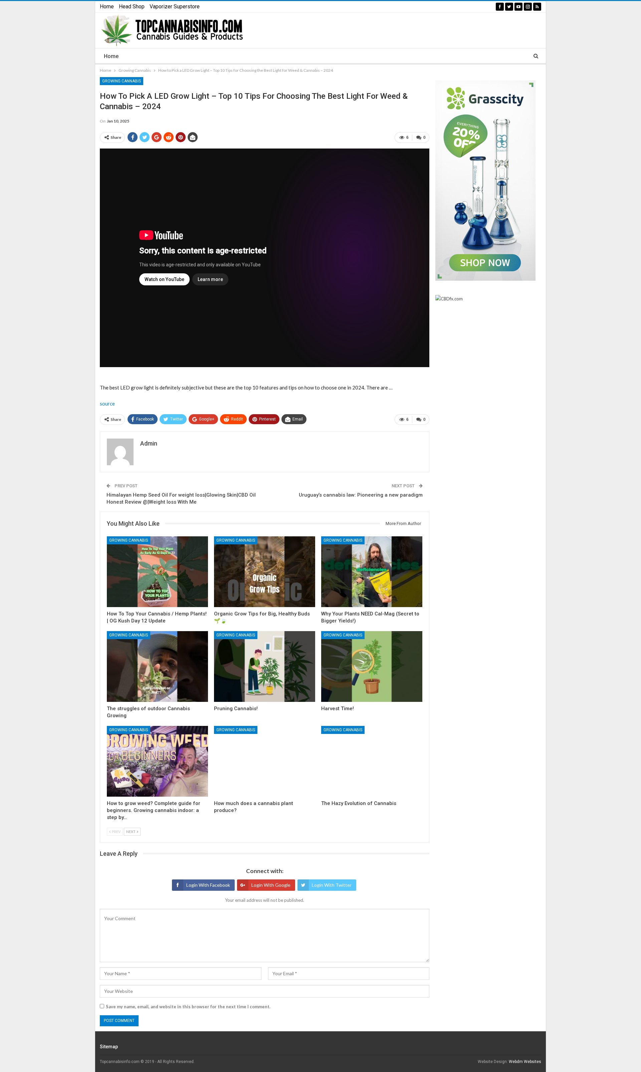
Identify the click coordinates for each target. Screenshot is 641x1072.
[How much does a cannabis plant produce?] (264, 761)
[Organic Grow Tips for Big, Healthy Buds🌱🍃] (264, 571)
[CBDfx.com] (449, 299)
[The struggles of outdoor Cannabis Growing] (157, 666)
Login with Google (270, 885)
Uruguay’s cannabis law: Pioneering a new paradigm (361, 495)
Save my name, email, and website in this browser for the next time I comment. (188, 1006)
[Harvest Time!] (371, 666)
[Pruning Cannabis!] (264, 666)
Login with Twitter (332, 885)
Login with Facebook (208, 885)
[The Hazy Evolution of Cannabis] (371, 761)
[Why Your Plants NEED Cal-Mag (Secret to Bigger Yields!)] (371, 571)
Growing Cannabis (121, 81)
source (107, 403)
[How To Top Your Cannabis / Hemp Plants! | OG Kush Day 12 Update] (157, 571)
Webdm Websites (525, 1061)
